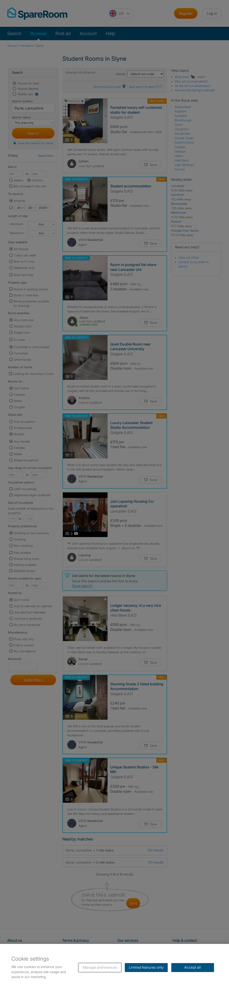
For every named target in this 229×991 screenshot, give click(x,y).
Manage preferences (100, 967)
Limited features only (146, 967)
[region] (114, 967)
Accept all (192, 967)
